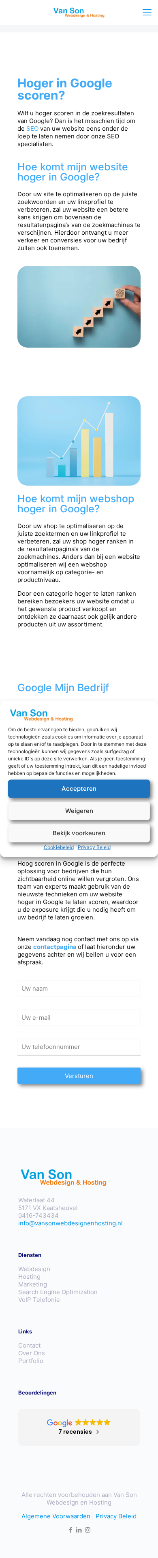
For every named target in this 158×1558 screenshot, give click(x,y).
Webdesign (34, 1269)
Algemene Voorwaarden (55, 1516)
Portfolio (30, 1361)
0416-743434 (38, 1215)
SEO (32, 128)
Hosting (29, 1276)
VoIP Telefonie (39, 1299)
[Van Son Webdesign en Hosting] (79, 12)
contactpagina (55, 947)
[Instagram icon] (88, 1530)
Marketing (32, 1284)
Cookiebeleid (59, 847)
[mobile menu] (147, 12)
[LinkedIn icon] (79, 1530)
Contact (29, 1345)
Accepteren (79, 788)
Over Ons (31, 1353)
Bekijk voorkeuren (79, 833)
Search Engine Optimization (58, 1292)
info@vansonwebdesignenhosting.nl (70, 1223)
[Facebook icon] (71, 1530)
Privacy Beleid (94, 847)
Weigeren (79, 811)
